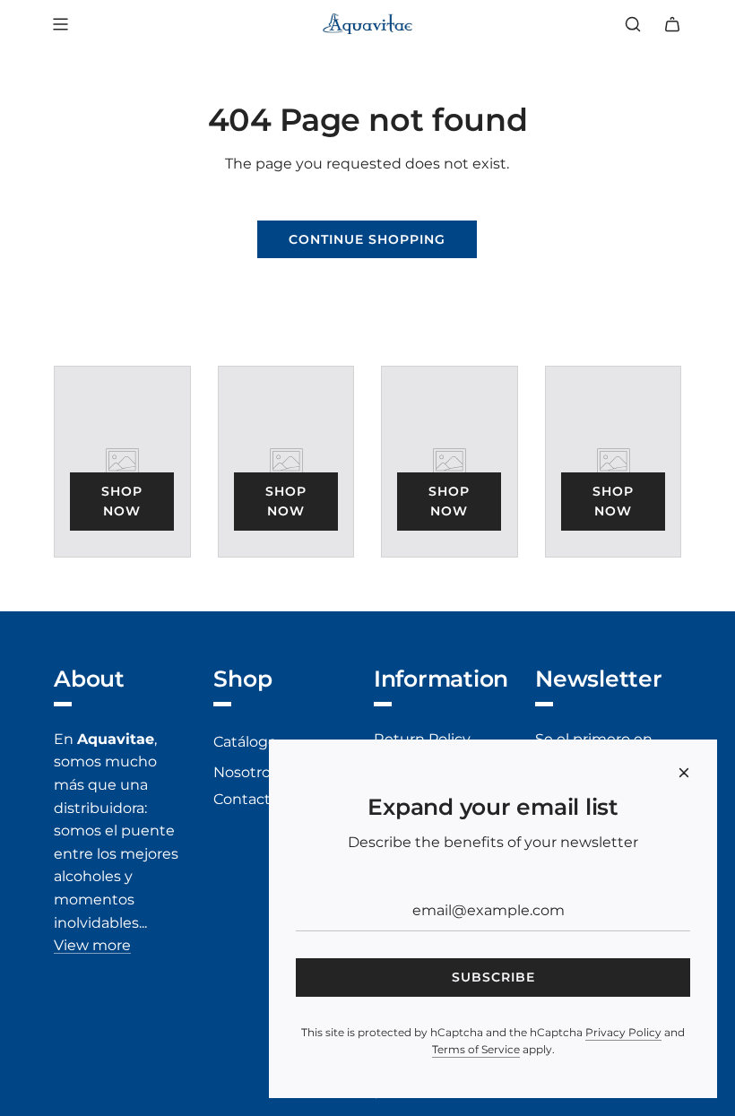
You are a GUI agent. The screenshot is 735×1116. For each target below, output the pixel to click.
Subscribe (493, 977)
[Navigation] (60, 24)
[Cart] (672, 24)
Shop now (122, 501)
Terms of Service (476, 1049)
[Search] (633, 24)
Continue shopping (367, 239)
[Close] (684, 772)
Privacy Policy (623, 1032)
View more (92, 945)
